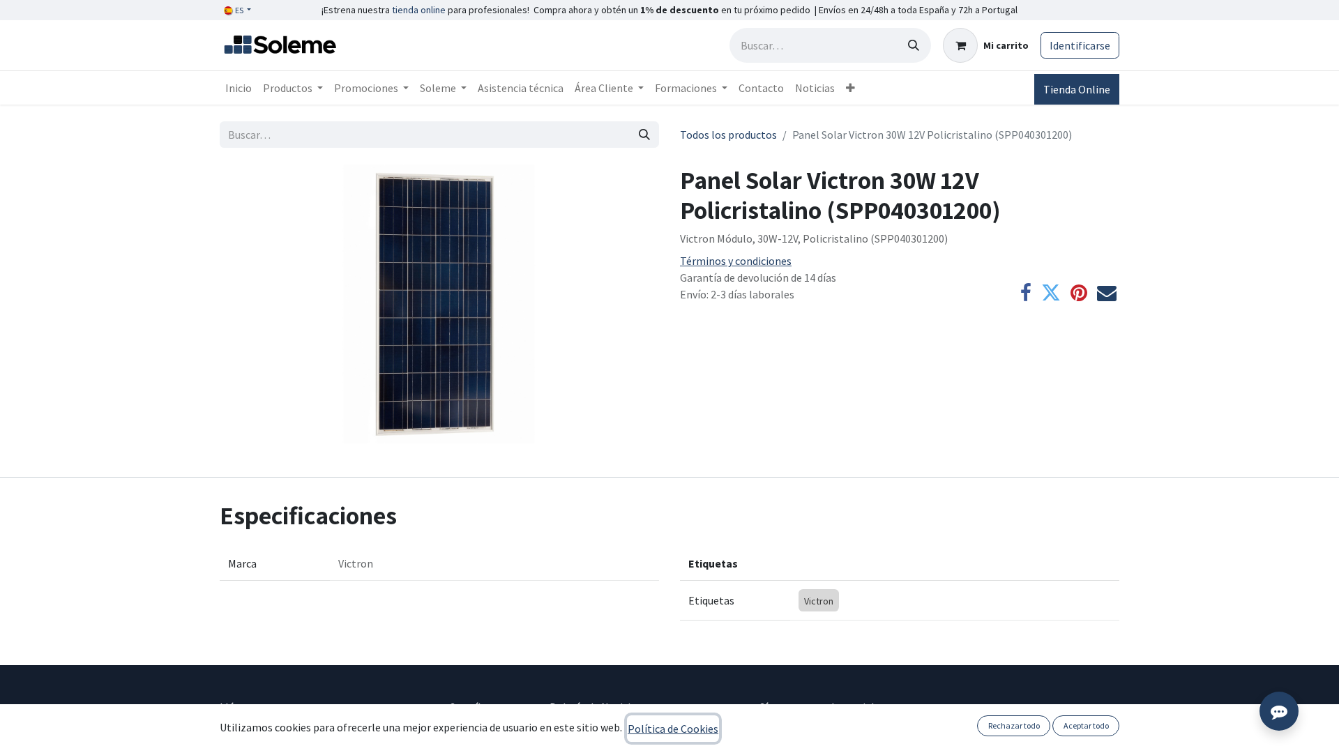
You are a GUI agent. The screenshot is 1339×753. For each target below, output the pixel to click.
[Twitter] (1051, 293)
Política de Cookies (673, 729)
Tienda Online (1076, 89)
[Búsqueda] (913, 45)
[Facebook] (1025, 293)
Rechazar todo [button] (1014, 725)
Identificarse (1080, 45)
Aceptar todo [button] (1086, 725)
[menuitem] (238, 88)
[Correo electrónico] (1107, 293)
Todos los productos (728, 135)
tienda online (419, 9)
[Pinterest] (1079, 293)
